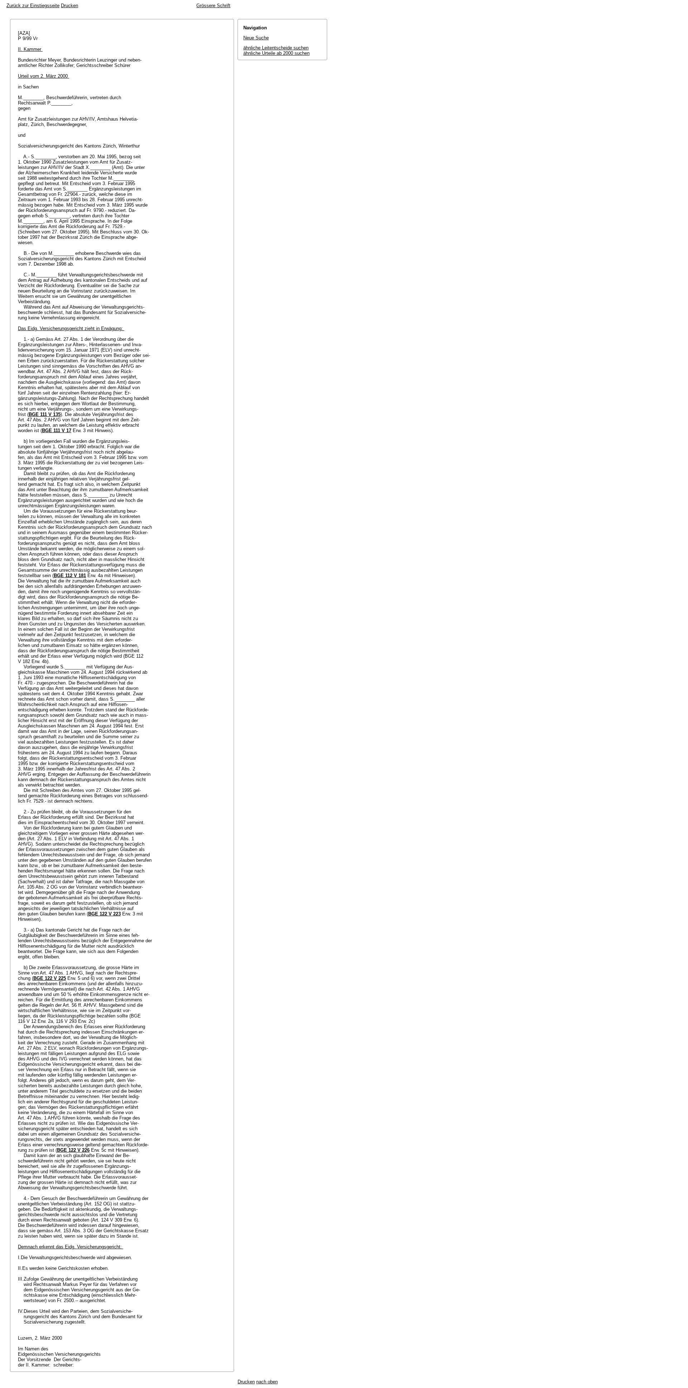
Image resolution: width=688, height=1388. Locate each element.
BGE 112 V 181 (70, 575)
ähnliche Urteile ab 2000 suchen (276, 53)
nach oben (267, 1381)
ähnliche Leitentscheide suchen (276, 47)
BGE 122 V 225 (49, 978)
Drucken (69, 5)
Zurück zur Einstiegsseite (32, 5)
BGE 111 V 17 (56, 430)
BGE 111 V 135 (45, 414)
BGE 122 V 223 (104, 914)
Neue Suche (256, 37)
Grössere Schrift (213, 5)
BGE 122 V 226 (73, 1150)
